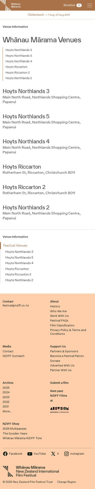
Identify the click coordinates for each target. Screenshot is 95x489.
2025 (6, 388)
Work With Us (59, 316)
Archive (8, 383)
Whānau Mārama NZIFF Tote (22, 438)
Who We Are (58, 311)
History (55, 306)
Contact (8, 301)
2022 (6, 402)
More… (7, 411)
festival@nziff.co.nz (16, 305)
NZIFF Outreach (14, 356)
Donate (55, 361)
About (54, 301)
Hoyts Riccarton (16, 67)
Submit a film (59, 383)
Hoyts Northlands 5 (19, 56)
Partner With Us (61, 370)
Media (7, 346)
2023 (6, 397)
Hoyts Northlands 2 (19, 78)
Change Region (66, 482)
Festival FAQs (59, 320)
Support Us (58, 346)
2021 (6, 406)
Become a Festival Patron (67, 356)
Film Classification (62, 325)
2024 (6, 392)
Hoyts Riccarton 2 (18, 72)
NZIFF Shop (11, 424)
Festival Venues (15, 245)
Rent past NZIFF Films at (58, 395)
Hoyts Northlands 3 (19, 50)
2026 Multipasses (15, 429)
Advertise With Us (62, 365)
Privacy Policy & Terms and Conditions (68, 332)
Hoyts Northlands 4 (19, 61)
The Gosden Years (15, 433)
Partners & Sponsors (64, 351)
